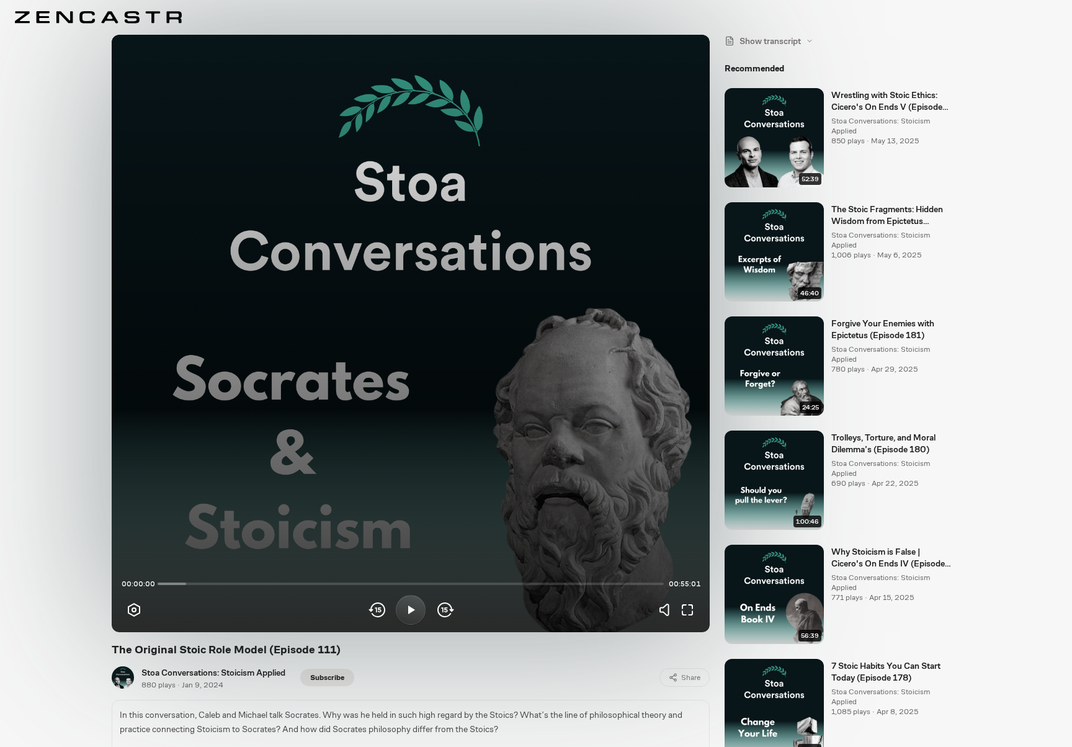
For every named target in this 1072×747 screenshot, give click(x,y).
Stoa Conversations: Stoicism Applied (213, 673)
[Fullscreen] (687, 610)
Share (690, 677)
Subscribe (327, 677)
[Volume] (667, 610)
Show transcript (770, 41)
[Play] (411, 610)
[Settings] (134, 610)
